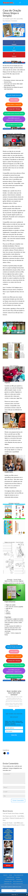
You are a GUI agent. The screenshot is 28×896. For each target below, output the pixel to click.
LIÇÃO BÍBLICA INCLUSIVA (14, 124)
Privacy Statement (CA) (18, 883)
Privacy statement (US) (18, 875)
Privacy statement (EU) (9, 879)
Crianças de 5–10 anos (14, 109)
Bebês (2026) (14, 100)
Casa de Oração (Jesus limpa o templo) (13, 813)
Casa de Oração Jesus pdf (14, 95)
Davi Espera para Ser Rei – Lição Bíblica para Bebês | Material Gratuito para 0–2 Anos (13, 818)
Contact (10, 875)
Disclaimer (18, 877)
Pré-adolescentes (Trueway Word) (14, 113)
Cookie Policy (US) (10, 877)
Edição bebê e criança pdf (14, 104)
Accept (14, 890)
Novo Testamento (6, 20)
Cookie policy (18, 879)
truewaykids (7, 18)
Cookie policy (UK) (8, 881)
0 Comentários (14, 20)
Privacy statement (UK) (18, 881)
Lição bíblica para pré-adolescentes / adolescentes (14, 119)
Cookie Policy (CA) (7, 883)
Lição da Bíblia (20, 18)
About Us (5, 875)
